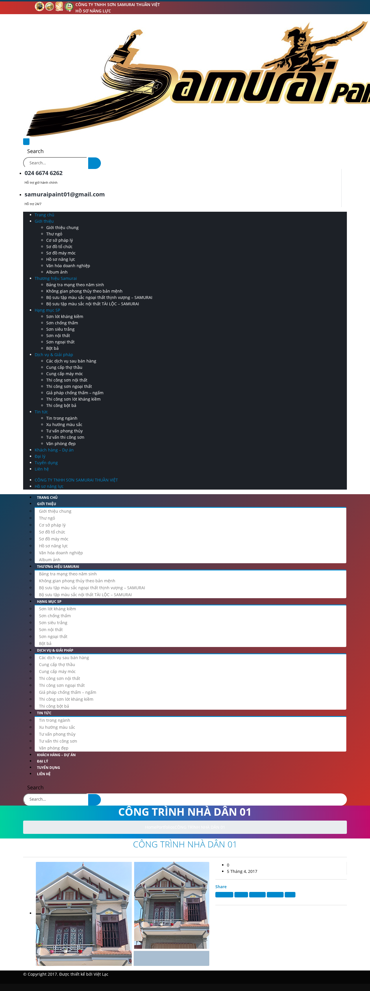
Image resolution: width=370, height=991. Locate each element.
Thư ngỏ (54, 234)
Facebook (224, 894)
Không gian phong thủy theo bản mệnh (84, 291)
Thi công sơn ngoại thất (69, 386)
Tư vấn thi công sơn (65, 437)
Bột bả (52, 348)
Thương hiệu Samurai (56, 278)
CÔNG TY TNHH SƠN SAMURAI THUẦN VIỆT (117, 4)
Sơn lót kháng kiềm (64, 316)
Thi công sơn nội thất (66, 380)
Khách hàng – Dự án (54, 450)
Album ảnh (57, 272)
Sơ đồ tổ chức (59, 246)
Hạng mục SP (47, 310)
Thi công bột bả (61, 405)
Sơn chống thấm (62, 323)
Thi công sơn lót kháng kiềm (73, 399)
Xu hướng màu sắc (64, 424)
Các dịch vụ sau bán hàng (71, 361)
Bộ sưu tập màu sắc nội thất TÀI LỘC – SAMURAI (92, 303)
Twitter (241, 894)
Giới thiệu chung (62, 227)
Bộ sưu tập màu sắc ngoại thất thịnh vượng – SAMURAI (99, 297)
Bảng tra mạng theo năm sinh (75, 284)
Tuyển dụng (46, 462)
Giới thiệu (44, 221)
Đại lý (40, 456)
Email (290, 894)
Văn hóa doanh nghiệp (68, 265)
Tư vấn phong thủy (64, 431)
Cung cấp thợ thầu (64, 367)
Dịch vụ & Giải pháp (54, 354)
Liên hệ (42, 469)
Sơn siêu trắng (60, 329)
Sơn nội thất (58, 335)
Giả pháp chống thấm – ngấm (74, 392)
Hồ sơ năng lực (93, 11)
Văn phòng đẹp (61, 443)
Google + (275, 894)
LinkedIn (257, 894)
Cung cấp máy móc (64, 373)
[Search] (94, 163)
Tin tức (41, 411)
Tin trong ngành (61, 418)
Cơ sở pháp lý (59, 240)
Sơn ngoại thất (60, 342)
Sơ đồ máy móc (61, 253)
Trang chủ (44, 214)
